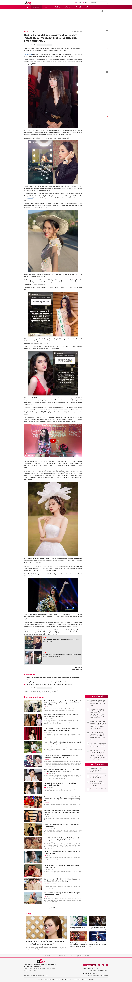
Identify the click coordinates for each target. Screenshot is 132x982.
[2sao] (27, 7)
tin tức (99, 768)
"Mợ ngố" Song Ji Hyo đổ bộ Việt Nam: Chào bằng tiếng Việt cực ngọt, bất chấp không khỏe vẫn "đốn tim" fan (62, 812)
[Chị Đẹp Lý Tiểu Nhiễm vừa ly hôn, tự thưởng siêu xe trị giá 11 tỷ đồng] (33, 857)
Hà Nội (84, 968)
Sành (88, 7)
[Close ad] (102, 11)
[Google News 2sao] (44, 45)
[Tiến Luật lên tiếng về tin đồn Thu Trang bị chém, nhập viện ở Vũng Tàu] (33, 788)
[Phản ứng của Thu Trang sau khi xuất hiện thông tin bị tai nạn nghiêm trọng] (33, 898)
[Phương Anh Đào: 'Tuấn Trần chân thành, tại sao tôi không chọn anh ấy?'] (46, 927)
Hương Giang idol (35, 691)
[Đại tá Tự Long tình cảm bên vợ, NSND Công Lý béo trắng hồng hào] (33, 870)
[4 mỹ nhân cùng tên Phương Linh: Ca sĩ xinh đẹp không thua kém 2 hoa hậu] (33, 720)
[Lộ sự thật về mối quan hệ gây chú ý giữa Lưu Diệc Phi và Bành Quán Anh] (33, 829)
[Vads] (102, 28)
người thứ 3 (30, 198)
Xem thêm (53, 907)
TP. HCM (85, 973)
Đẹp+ (46, 7)
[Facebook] (99, 965)
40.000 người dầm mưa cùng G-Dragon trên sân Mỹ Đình (97, 944)
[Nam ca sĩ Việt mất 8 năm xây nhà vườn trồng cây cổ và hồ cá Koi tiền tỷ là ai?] (33, 747)
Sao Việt (44, 637)
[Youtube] (103, 965)
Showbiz (36, 7)
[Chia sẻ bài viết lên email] (31, 45)
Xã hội (67, 7)
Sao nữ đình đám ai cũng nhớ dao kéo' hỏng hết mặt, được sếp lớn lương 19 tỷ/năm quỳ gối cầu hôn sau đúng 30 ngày (62, 703)
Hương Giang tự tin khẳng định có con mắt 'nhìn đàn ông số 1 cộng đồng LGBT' (50, 684)
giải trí (97, 783)
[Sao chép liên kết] (34, 45)
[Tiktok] (107, 965)
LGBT (55, 691)
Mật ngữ (78, 7)
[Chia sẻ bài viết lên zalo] (28, 45)
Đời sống (57, 7)
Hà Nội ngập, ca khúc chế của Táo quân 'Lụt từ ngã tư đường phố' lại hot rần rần (78, 944)
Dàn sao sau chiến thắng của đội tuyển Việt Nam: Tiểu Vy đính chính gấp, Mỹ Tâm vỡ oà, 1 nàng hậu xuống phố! (63, 799)
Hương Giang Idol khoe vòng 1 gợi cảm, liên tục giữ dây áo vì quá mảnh (48, 682)
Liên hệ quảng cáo (89, 965)
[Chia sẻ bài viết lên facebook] (25, 45)
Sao (33, 31)
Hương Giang (28, 54)
